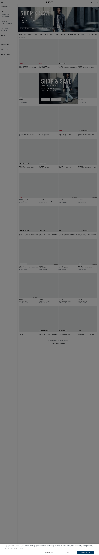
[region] (49, 549)
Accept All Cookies (85, 552)
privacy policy (19, 548)
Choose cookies (49, 552)
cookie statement (10, 548)
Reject (67, 552)
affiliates (12, 545)
